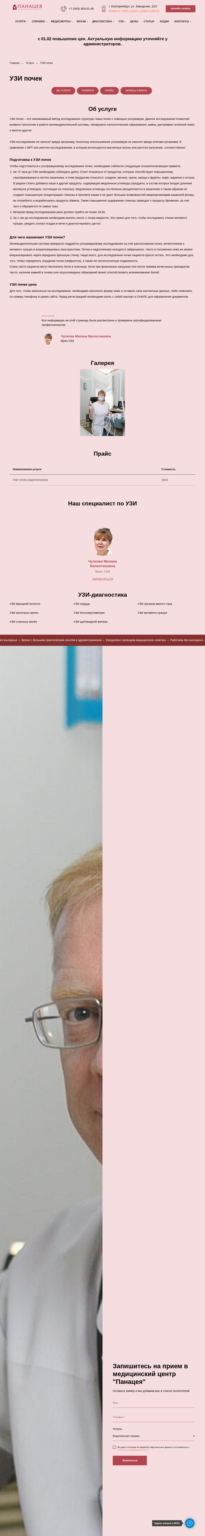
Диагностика (102, 21)
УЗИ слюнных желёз (23, 621)
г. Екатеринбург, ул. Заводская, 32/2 (133, 6)
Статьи (149, 21)
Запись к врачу (136, 90)
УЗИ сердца (82, 603)
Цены (134, 21)
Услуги (20, 21)
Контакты (181, 21)
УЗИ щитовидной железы (91, 621)
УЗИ (121, 21)
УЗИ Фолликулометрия (89, 612)
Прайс (109, 90)
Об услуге (63, 90)
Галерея (88, 90)
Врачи (81, 21)
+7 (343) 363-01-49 (81, 8)
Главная (15, 63)
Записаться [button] (102, 579)
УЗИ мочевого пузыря (152, 612)
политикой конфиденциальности (133, 1450)
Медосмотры (60, 21)
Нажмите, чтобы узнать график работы (134, 11)
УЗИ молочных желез (24, 612)
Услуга (117, 1429)
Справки (38, 21)
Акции (164, 21)
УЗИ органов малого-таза (155, 603)
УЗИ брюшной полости (25, 603)
